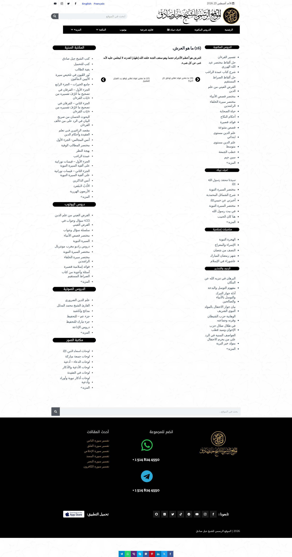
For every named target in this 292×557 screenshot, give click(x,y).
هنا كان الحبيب (226, 216)
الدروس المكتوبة (202, 29)
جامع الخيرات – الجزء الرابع (72, 84)
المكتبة (102, 29)
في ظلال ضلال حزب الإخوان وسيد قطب (223, 328)
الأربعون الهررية (80, 191)
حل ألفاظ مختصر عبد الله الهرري (222, 64)
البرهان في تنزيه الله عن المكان (220, 280)
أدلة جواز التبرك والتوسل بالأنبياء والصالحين (226, 297)
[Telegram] (189, 514)
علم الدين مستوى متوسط (224, 144)
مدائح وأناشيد (81, 311)
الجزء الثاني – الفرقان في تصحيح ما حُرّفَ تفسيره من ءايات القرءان (72, 107)
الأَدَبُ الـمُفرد (81, 186)
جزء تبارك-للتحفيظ (78, 322)
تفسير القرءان (227, 57)
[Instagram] (205, 514)
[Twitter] (172, 514)
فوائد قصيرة (228, 122)
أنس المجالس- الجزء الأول (73, 140)
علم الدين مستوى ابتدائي (224, 135)
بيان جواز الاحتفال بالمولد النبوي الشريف (220, 309)
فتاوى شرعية (146, 29)
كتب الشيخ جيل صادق (76, 58)
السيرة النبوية (81, 241)
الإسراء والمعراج (225, 245)
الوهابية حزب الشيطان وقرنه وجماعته (222, 318)
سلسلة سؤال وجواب (76, 230)
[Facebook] (213, 514)
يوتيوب (123, 29)
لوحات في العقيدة (78, 372)
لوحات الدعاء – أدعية (77, 362)
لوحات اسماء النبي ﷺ (76, 351)
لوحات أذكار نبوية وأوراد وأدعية (75, 380)
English (86, 3)
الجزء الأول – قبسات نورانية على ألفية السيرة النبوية (72, 163)
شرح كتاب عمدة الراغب (220, 72)
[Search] (54, 16)
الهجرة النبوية (227, 239)
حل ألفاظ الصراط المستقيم (224, 79)
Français (101, 3)
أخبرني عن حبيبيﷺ (223, 200)
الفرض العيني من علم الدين (222, 89)
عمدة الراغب (82, 156)
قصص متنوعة (227, 127)
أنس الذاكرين (81, 180)
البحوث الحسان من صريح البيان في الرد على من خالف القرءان (72, 121)
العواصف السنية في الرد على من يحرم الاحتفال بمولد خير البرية (220, 339)
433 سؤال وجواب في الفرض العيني (76, 223)
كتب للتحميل (82, 64)
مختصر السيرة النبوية (222, 189)
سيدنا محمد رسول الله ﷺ (222, 182)
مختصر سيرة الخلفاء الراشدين (223, 104)
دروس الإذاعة (81, 327)
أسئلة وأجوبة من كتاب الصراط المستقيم (76, 274)
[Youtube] (197, 514)
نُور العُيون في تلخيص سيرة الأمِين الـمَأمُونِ (73, 77)
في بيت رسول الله (224, 211)
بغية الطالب (82, 69)
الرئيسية (229, 29)
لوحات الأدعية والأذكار (76, 367)
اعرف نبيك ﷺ (174, 29)
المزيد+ (77, 29)
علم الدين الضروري (77, 300)
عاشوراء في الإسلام (223, 261)
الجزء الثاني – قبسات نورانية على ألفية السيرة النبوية (72, 173)
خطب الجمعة (227, 152)
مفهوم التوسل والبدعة (222, 288)
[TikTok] (180, 514)
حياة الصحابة (228, 111)
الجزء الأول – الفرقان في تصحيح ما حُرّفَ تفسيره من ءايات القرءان (72, 94)
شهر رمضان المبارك (223, 256)
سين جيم (230, 157)
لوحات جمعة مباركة (77, 356)
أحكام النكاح (228, 117)
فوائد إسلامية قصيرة (77, 267)
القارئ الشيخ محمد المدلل (73, 305)
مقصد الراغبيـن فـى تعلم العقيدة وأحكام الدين (74, 132)
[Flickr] (164, 514)
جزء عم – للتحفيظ (78, 316)
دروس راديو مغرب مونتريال (72, 246)
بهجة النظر (83, 151)
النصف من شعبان (224, 250)
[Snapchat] (156, 514)
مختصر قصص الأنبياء (223, 96)
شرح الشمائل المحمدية (221, 195)
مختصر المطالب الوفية (75, 145)
